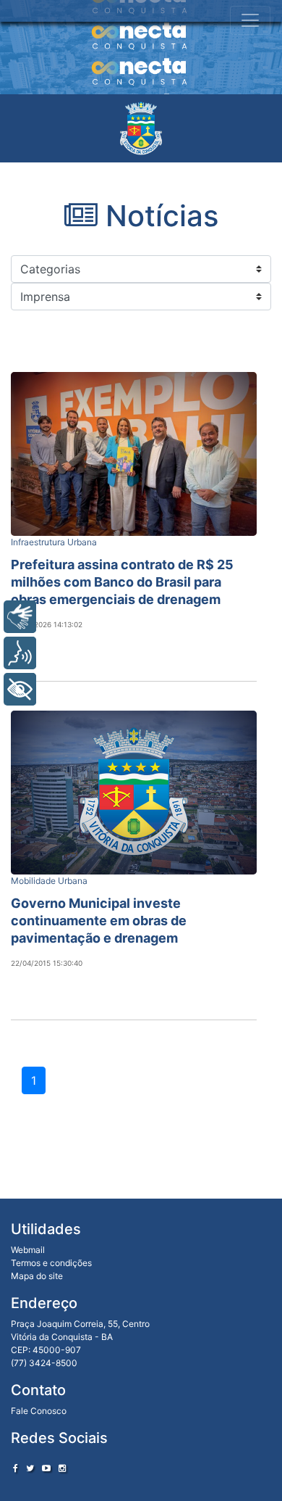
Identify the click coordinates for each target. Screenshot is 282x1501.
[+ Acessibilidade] (20, 689)
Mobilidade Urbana (49, 880)
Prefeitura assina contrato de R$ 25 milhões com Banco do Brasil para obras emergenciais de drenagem (122, 582)
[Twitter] (30, 1468)
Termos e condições (51, 1262)
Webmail (28, 1249)
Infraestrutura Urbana (54, 542)
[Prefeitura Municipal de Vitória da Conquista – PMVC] (141, 128)
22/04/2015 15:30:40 (46, 963)
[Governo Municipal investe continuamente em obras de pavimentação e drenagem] (134, 792)
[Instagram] (62, 1468)
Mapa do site (37, 1275)
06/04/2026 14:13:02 (46, 624)
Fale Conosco (39, 1410)
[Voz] (20, 653)
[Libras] (20, 616)
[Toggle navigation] (250, 20)
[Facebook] (15, 1468)
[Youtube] (46, 1468)
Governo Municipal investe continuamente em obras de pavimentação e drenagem (99, 921)
